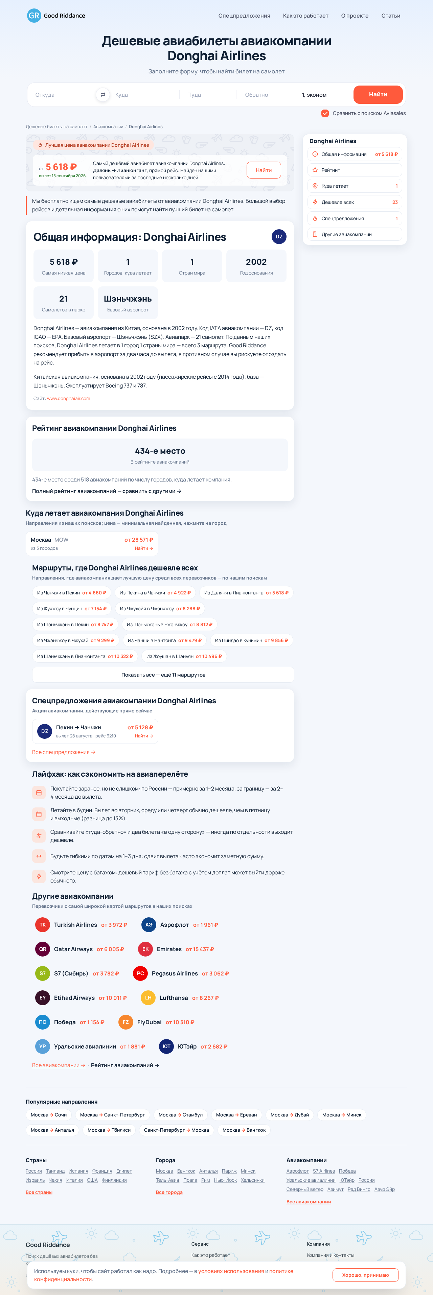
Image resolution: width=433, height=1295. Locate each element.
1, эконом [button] (314, 94)
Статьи (391, 15)
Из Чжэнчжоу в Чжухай (75, 640)
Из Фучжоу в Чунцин (72, 608)
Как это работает (305, 15)
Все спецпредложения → (64, 752)
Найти (264, 170)
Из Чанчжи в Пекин (71, 592)
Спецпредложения (244, 15)
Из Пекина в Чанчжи (155, 592)
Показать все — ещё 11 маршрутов (163, 674)
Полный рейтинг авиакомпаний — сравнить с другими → (107, 491)
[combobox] (63, 94)
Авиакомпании (108, 126)
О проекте (355, 15)
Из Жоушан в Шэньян (184, 656)
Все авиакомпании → (59, 1065)
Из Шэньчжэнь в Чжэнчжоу (169, 624)
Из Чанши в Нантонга (165, 640)
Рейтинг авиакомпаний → (125, 1065)
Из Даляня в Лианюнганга (246, 592)
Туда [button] (194, 94)
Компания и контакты (330, 1255)
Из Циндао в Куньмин (251, 640)
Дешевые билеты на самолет (57, 126)
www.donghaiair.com (68, 398)
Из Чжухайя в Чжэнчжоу (160, 608)
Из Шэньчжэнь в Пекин (75, 624)
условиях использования (231, 1271)
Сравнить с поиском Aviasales (369, 113)
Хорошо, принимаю (365, 1275)
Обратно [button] (256, 94)
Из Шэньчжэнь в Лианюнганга (85, 656)
